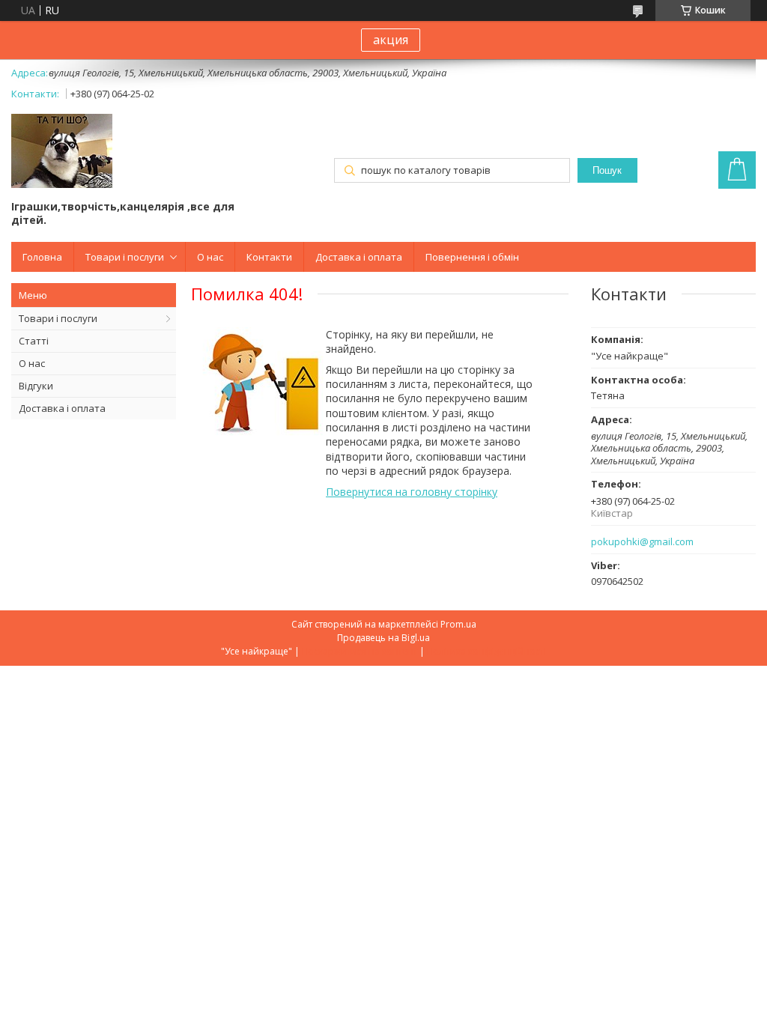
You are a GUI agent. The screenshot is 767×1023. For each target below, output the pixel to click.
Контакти (269, 257)
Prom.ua (458, 624)
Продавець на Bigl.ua (383, 637)
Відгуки (36, 385)
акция (390, 39)
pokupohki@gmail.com (642, 541)
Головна (42, 257)
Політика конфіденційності (486, 651)
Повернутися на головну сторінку (411, 492)
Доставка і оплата (358, 257)
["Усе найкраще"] (61, 152)
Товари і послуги (124, 257)
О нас (210, 257)
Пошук (607, 170)
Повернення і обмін (472, 257)
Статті (34, 340)
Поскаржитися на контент (359, 651)
